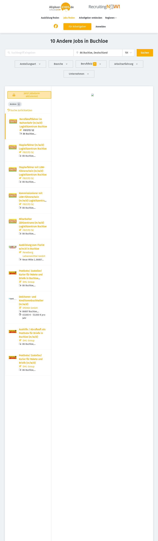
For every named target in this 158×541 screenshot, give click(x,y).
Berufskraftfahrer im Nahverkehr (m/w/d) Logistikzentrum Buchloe (33, 123)
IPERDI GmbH (30, 307)
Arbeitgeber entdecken (90, 18)
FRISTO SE (28, 130)
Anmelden (101, 26)
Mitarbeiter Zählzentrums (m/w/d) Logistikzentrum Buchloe (33, 223)
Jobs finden (69, 18)
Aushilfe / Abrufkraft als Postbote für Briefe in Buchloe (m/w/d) (32, 333)
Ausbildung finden (50, 18)
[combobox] (39, 53)
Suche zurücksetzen (21, 110)
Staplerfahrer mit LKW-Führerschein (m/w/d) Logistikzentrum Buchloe (33, 171)
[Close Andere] (19, 104)
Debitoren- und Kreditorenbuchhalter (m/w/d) (31, 300)
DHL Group (29, 281)
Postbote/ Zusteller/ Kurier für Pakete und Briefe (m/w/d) (31, 359)
